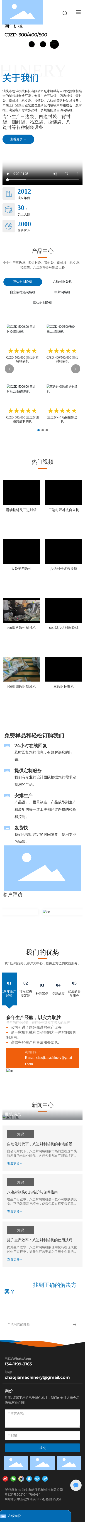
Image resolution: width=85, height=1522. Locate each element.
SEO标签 (42, 1499)
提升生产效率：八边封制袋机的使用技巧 (39, 1240)
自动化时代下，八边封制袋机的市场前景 (39, 1144)
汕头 (33, 1499)
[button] (38, 430)
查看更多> (14, 1164)
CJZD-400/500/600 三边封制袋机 (62, 359)
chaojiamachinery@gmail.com (37, 1377)
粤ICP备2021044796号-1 (23, 1494)
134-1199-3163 (18, 1364)
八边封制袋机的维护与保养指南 (32, 1192)
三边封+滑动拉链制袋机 (62, 419)
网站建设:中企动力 (17, 1499)
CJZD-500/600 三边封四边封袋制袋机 (22, 419)
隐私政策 (55, 1499)
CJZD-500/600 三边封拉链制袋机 (22, 359)
